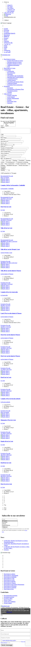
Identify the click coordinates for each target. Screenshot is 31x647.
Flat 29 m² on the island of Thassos (10, 334)
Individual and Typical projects (15, 77)
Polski (5, 46)
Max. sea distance (5, 158)
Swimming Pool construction (14, 85)
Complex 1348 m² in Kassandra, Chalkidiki (13, 185)
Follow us (5, 527)
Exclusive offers (8, 598)
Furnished (21, 160)
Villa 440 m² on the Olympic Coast (10, 249)
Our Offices (10, 8)
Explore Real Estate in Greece (15, 60)
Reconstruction (11, 72)
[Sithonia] (10, 524)
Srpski (5, 47)
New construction (9, 163)
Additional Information (13, 65)
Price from (3, 137)
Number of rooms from (7, 148)
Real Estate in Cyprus (9, 68)
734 (5, 505)
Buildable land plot (12, 165)
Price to (3, 139)
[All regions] (10, 521)
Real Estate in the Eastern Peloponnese (14, 584)
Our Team (10, 6)
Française (6, 41)
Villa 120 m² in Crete (6, 228)
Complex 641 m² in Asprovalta (9, 292)
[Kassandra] (10, 522)
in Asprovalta (4, 295)
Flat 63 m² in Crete (6, 377)
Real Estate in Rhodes (9, 581)
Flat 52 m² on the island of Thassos (10, 356)
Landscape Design (12, 83)
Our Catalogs (10, 11)
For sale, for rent (5, 121)
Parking (15, 160)
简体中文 (6, 36)
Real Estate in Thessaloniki (11, 575)
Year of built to (4, 153)
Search (3, 168)
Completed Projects (12, 78)
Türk (5, 49)
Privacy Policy (8, 600)
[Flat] (9, 124)
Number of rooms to (6, 149)
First (5, 508)
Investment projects (12, 91)
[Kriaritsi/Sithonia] (10, 525)
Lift (3, 160)
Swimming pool (10, 162)
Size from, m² (4, 141)
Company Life (11, 9)
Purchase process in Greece (14, 62)
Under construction (21, 163)
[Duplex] (9, 125)
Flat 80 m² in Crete (6, 462)
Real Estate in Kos (9, 589)
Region (2, 127)
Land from (3, 155)
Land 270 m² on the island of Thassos (11, 313)
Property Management (13, 98)
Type (2, 125)
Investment (7, 86)
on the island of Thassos (7, 274)
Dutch (5, 39)
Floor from (3, 144)
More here (9, 612)
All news (6, 549)
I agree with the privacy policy (9, 640)
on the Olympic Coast (6, 252)
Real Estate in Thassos (10, 583)
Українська (7, 50)
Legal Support (11, 97)
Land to (3, 157)
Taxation (9, 92)
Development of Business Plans (15, 89)
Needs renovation (23, 165)
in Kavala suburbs (5, 402)
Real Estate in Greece (9, 59)
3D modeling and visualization (15, 75)
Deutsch (6, 38)
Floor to (3, 146)
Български (7, 35)
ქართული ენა (8, 42)
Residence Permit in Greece (14, 63)
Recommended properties (10, 595)
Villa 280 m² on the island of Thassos (11, 270)
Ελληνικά (6, 30)
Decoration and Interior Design (15, 81)
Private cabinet (8, 603)
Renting (9, 100)
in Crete (3, 210)
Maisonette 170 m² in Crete (8, 420)
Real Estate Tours (11, 101)
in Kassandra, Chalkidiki (7, 188)
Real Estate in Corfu (9, 580)
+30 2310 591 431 (9, 12)
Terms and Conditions (9, 601)
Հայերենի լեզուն (9, 33)
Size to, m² (3, 143)
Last (5, 509)
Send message (6, 645)
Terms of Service (4, 642)
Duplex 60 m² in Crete (7, 441)
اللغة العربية (7, 52)
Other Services (8, 94)
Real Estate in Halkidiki (10, 577)
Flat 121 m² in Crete (6, 484)
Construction (7, 69)
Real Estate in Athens (9, 574)
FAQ (8, 66)
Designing (10, 74)
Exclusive (3, 167)
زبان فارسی (7, 44)
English (6, 28)
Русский (6, 31)
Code (2, 134)
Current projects (11, 80)
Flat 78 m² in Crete (6, 206)
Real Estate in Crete (9, 578)
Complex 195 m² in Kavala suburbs (10, 398)
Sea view (8, 160)
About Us (9, 5)
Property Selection (12, 95)
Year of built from (5, 151)
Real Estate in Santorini (10, 587)
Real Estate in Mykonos (10, 586)
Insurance (9, 103)
